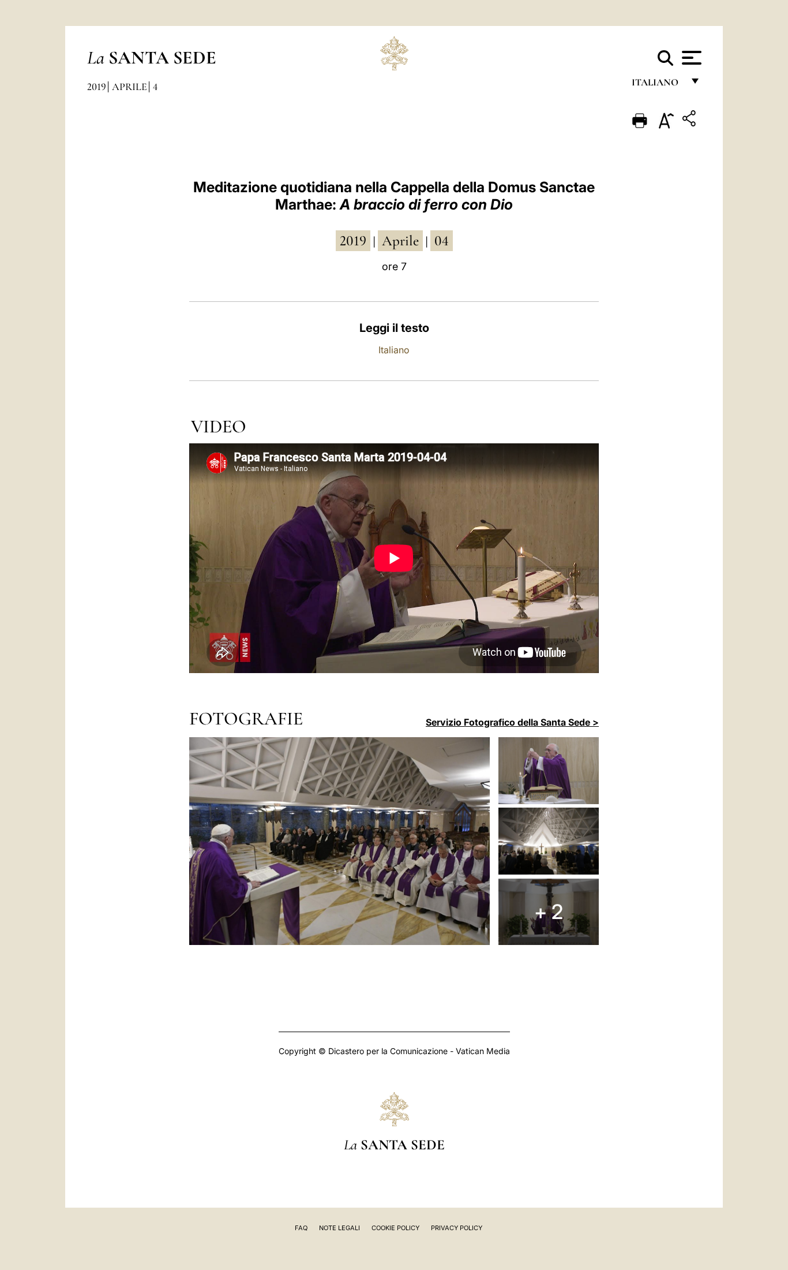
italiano (657, 85)
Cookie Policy (395, 1228)
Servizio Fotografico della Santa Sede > (512, 722)
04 (441, 240)
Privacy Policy (456, 1228)
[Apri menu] (690, 58)
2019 (96, 86)
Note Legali (339, 1228)
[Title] (690, 120)
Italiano (394, 350)
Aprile (129, 86)
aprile (400, 240)
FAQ (301, 1228)
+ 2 (548, 911)
